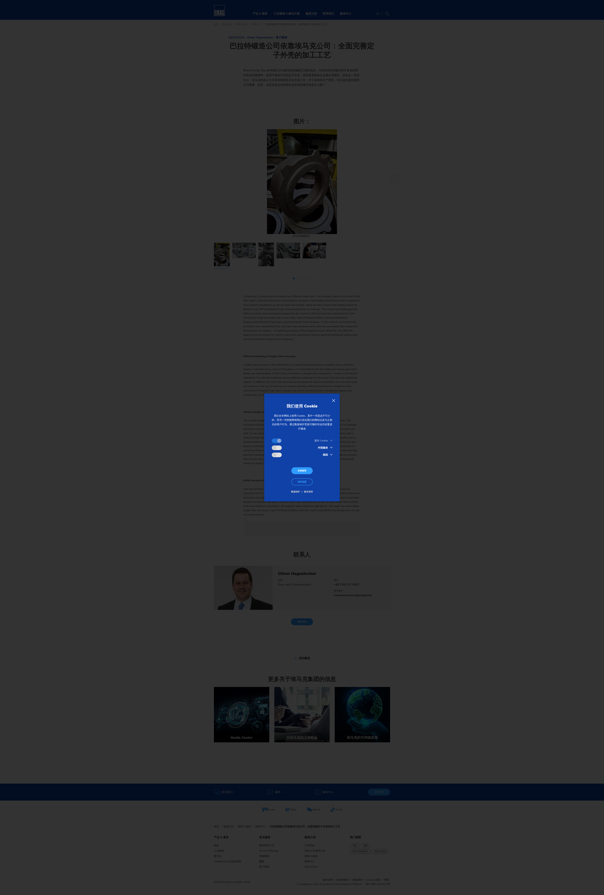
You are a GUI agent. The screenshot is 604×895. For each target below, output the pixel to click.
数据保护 (295, 491)
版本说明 (308, 491)
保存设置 (302, 481)
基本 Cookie (321, 440)
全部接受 (302, 470)
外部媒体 (323, 447)
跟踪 (325, 455)
